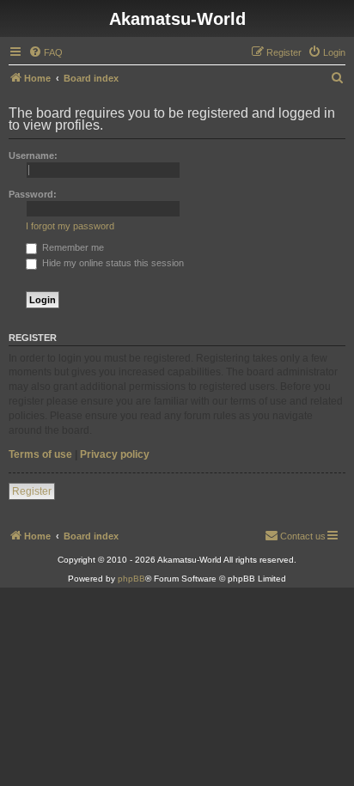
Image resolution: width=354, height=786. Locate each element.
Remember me (72, 247)
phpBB (131, 578)
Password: (33, 194)
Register (32, 491)
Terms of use (40, 454)
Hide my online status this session (112, 263)
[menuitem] (45, 52)
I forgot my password (70, 226)
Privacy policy (115, 454)
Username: (33, 155)
